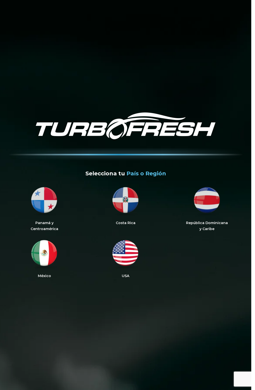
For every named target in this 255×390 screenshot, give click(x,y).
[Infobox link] (44, 209)
